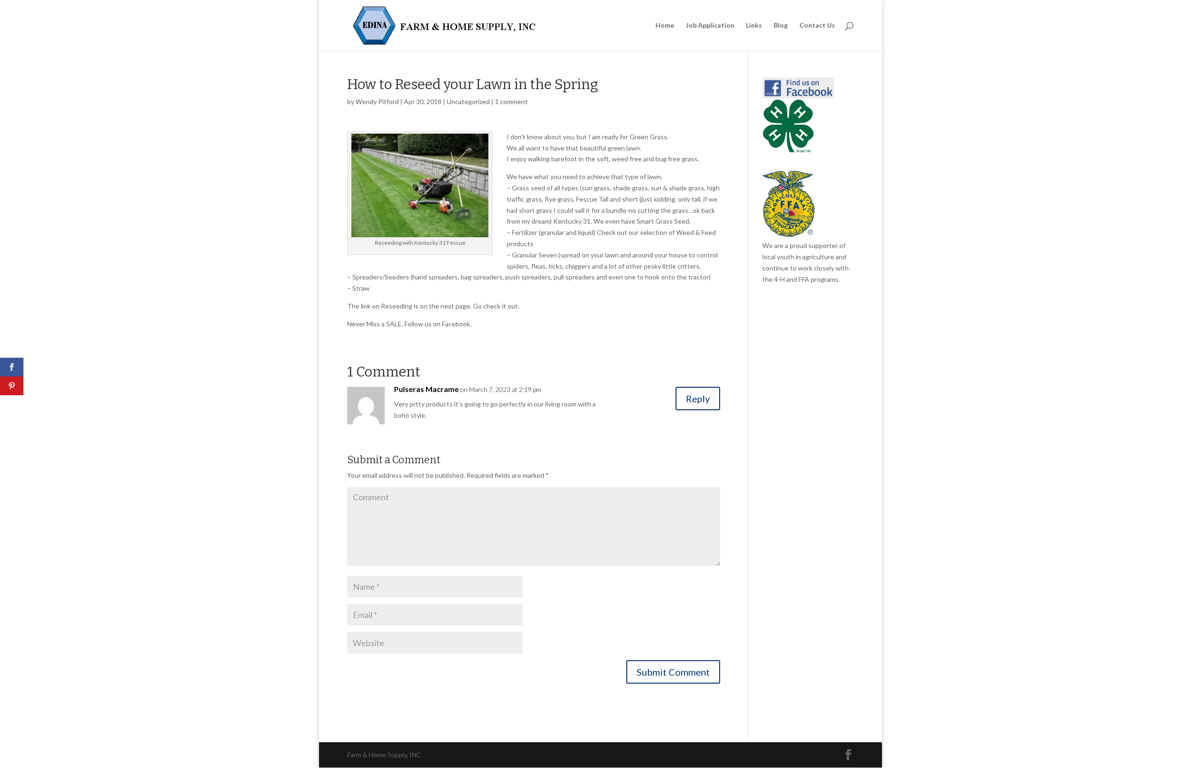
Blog (781, 25)
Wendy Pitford (377, 101)
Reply (698, 398)
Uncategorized (468, 101)
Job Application (710, 25)
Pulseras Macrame (426, 388)
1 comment (511, 101)
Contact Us (817, 25)
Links (754, 25)
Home (664, 25)
